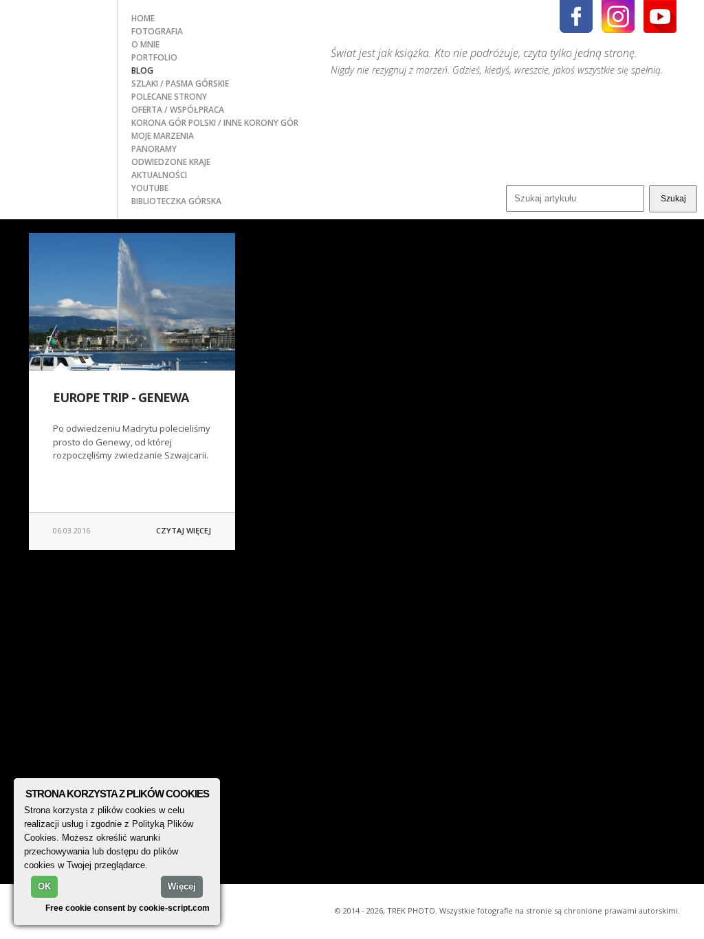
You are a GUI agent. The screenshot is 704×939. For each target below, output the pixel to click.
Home (143, 18)
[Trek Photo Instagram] (618, 16)
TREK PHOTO (58, 43)
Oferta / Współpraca (177, 109)
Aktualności (159, 175)
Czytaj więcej (183, 530)
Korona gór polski (174, 123)
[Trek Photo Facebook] (576, 16)
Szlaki (145, 83)
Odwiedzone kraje (170, 162)
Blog (142, 70)
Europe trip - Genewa (120, 397)
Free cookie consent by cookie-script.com (127, 907)
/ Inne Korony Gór (258, 123)
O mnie (145, 44)
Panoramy (154, 149)
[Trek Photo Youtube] (660, 16)
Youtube (149, 188)
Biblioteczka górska (176, 201)
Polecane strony (169, 96)
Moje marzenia (162, 136)
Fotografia (157, 31)
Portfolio (154, 57)
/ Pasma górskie (194, 83)
